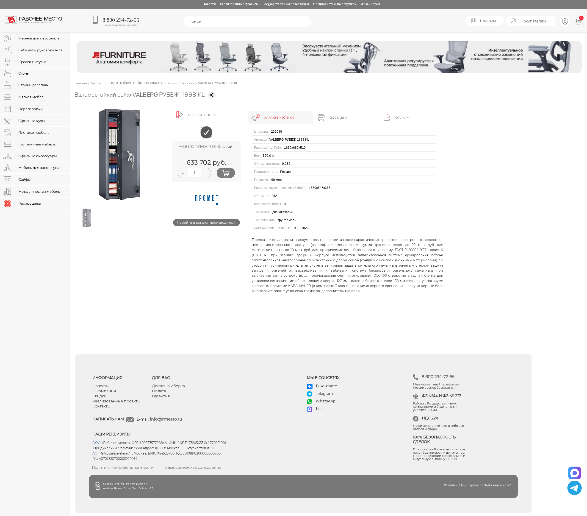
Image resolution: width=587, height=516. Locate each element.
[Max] (575, 471)
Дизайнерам (370, 4)
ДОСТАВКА (338, 117)
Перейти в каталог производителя (206, 222)
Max (320, 409)
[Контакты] (565, 26)
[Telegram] (574, 487)
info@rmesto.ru (166, 419)
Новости (209, 4)
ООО (96, 443)
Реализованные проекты (239, 4)
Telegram (324, 393)
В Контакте (326, 386)
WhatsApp (325, 401)
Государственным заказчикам (286, 4)
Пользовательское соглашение (191, 467)
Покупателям (533, 21)
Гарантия (161, 396)
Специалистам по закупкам (335, 4)
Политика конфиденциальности (123, 467)
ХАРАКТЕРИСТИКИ (279, 117)
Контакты (101, 406)
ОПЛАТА (402, 117)
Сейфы (95, 83)
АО (94, 453)
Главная (81, 83)
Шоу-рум (487, 21)
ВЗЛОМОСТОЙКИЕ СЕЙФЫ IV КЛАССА (133, 83)
